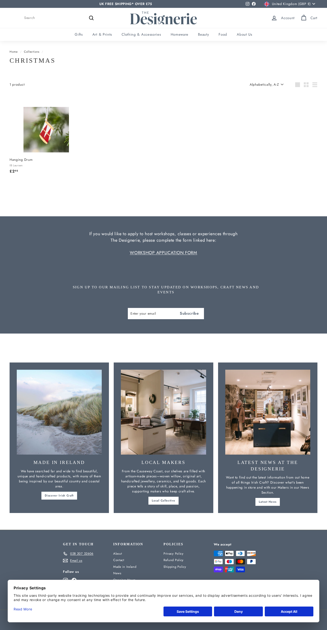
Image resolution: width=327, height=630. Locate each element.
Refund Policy (174, 560)
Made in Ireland (124, 566)
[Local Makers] (163, 412)
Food (223, 34)
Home (14, 52)
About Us (244, 34)
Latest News (267, 502)
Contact (118, 560)
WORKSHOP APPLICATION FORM (163, 253)
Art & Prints (102, 34)
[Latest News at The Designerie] (267, 412)
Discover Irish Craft (59, 495)
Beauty (203, 34)
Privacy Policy (174, 553)
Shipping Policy (175, 566)
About (117, 553)
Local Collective (163, 500)
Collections (31, 52)
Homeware (180, 34)
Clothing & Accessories (141, 34)
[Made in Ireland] (59, 412)
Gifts (79, 34)
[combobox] (60, 17)
